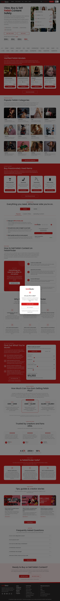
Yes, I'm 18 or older (30, 304)
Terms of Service (31, 299)
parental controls (29, 312)
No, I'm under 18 (30, 307)
